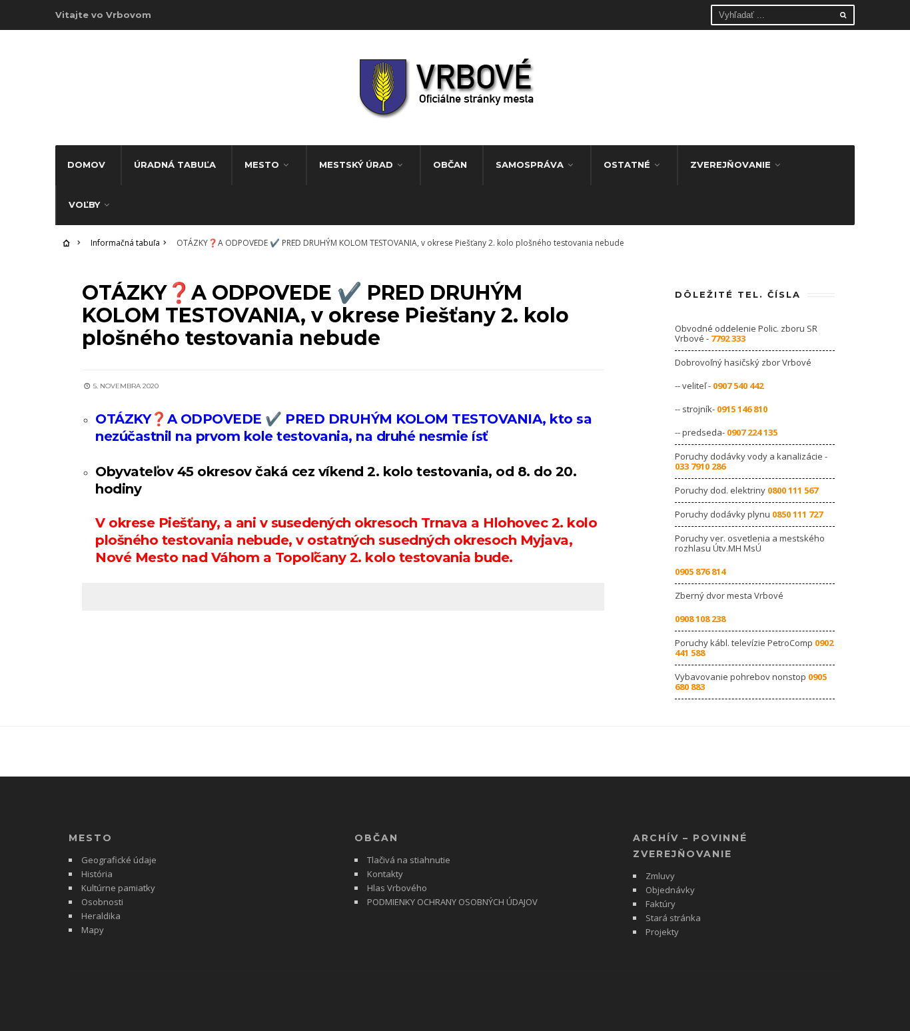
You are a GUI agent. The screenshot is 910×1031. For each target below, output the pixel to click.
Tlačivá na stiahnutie (408, 860)
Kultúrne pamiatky (118, 888)
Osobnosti (102, 902)
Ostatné (627, 164)
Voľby (84, 204)
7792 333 (728, 338)
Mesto (261, 164)
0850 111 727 (797, 514)
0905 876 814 (700, 571)
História (97, 874)
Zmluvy (660, 876)
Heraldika (101, 916)
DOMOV (86, 164)
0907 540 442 (738, 386)
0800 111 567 (792, 490)
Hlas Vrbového (397, 888)
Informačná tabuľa (125, 242)
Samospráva (530, 164)
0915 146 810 (742, 409)
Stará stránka (673, 918)
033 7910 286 (700, 466)
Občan (450, 164)
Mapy (92, 930)
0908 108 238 (700, 619)
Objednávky (670, 890)
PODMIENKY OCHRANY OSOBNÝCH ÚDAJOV (452, 902)
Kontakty (385, 874)
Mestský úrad (356, 164)
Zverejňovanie (730, 164)
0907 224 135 (752, 432)
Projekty (662, 932)
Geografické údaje (119, 860)
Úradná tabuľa (175, 164)
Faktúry (661, 904)
